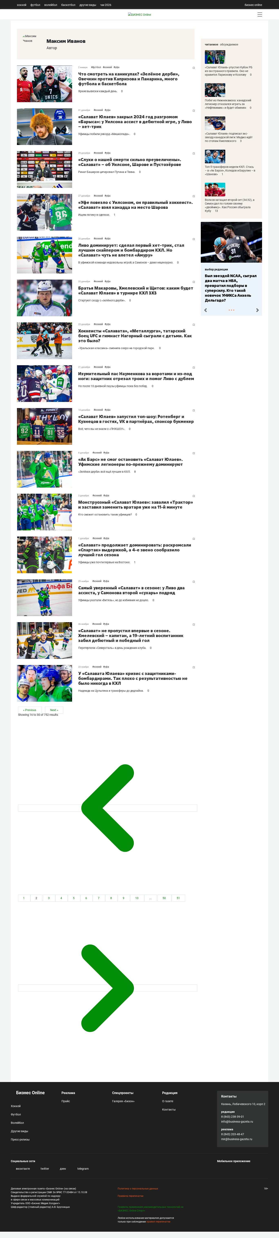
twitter (44, 1168)
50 (164, 898)
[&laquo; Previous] (107, 808)
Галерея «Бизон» (123, 1101)
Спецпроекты (122, 1093)
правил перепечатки (158, 1221)
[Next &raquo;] (107, 988)
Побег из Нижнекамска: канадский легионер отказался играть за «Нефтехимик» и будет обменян (228, 104)
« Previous (30, 710)
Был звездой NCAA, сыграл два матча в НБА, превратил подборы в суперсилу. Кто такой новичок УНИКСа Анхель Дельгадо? (231, 288)
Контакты (169, 1109)
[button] (205, 310)
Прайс (65, 1101)
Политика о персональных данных (138, 1188)
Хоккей (21, 5)
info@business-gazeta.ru (237, 1121)
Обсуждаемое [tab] (229, 44)
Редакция (169, 1093)
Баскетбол (68, 5)
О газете (167, 1101)
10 (137, 898)
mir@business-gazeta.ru (236, 1139)
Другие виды (87, 5)
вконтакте (22, 1168)
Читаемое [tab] (211, 44)
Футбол (35, 5)
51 (178, 898)
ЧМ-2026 (105, 5)
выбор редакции (216, 269)
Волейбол (50, 5)
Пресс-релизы (20, 1139)
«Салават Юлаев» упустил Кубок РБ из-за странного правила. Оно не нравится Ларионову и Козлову (228, 71)
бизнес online (253, 5)
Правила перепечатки (130, 1196)
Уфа (117, 67)
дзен (62, 1168)
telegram (83, 1168)
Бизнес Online (30, 1092)
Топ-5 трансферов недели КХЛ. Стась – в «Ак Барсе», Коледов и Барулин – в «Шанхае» (230, 170)
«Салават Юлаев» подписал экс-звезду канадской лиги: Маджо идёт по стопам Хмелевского (229, 137)
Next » (54, 710)
